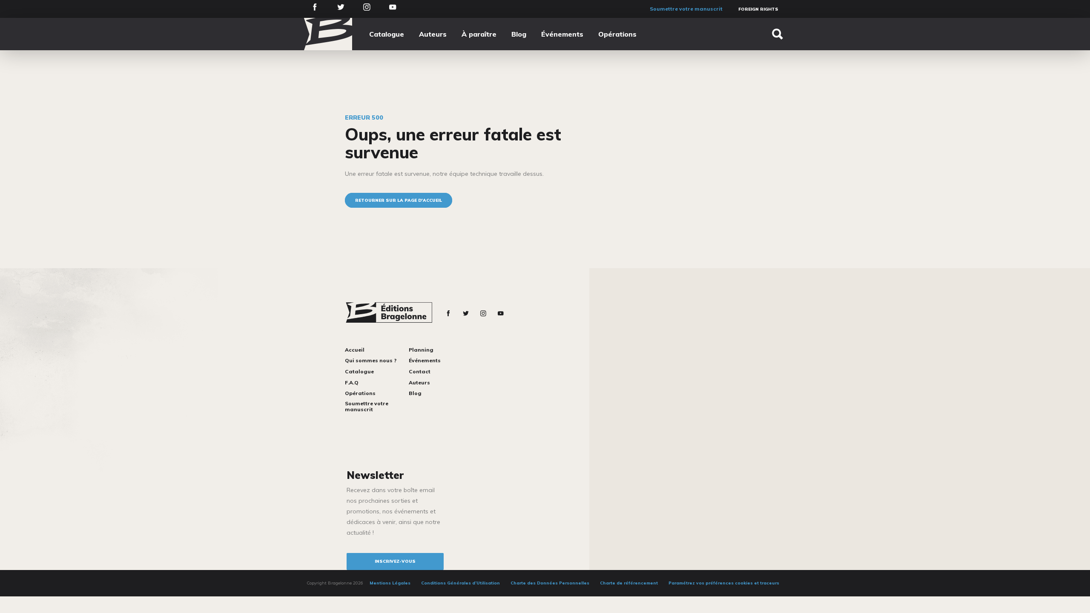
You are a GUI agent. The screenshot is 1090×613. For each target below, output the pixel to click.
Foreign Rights (758, 9)
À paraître (479, 34)
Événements (562, 34)
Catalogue (386, 34)
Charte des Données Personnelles (550, 583)
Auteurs (433, 34)
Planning (421, 350)
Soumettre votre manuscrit (686, 9)
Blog (518, 34)
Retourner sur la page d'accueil (398, 200)
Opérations (617, 34)
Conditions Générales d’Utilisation (460, 583)
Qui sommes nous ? (370, 360)
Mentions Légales (390, 583)
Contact (419, 371)
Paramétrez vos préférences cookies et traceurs (723, 583)
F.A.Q (352, 382)
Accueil (354, 350)
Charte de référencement (629, 583)
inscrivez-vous (395, 561)
